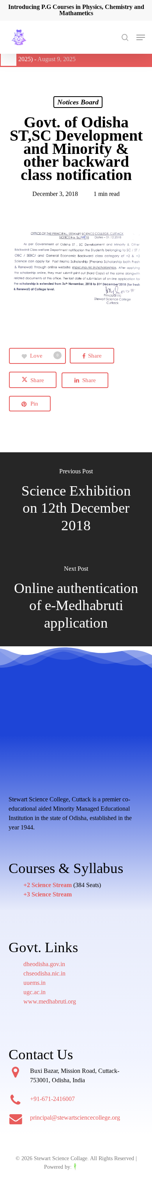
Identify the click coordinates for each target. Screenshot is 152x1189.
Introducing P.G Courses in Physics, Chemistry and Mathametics (76, 10)
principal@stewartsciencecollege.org (75, 1117)
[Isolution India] (90, 1167)
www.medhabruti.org (49, 1001)
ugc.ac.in (34, 992)
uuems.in (34, 982)
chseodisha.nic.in (44, 973)
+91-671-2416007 (52, 1099)
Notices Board (78, 102)
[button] (140, 37)
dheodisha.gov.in (44, 964)
